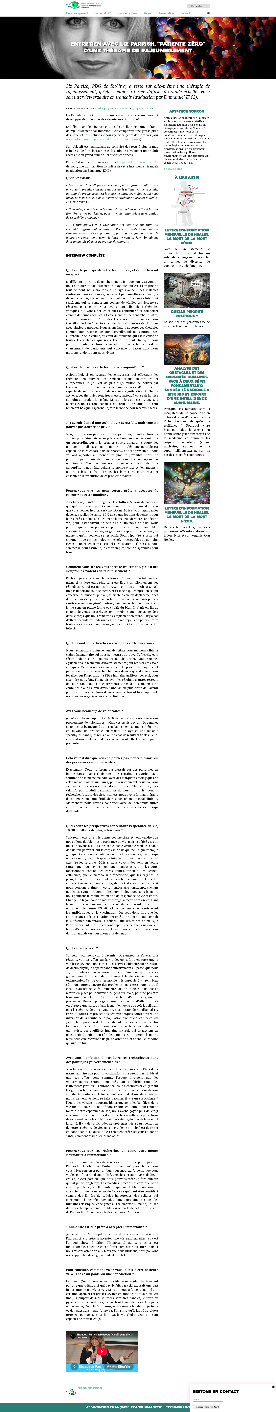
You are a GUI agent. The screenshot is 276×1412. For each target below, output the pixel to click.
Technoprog (103, 108)
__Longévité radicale (142, 108)
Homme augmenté (77, 13)
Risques (147, 13)
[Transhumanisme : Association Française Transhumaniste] (83, 5)
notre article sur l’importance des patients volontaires (103, 139)
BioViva (103, 115)
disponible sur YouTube (135, 162)
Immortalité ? (103, 13)
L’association (166, 13)
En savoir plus (173, 168)
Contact (185, 13)
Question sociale (127, 13)
